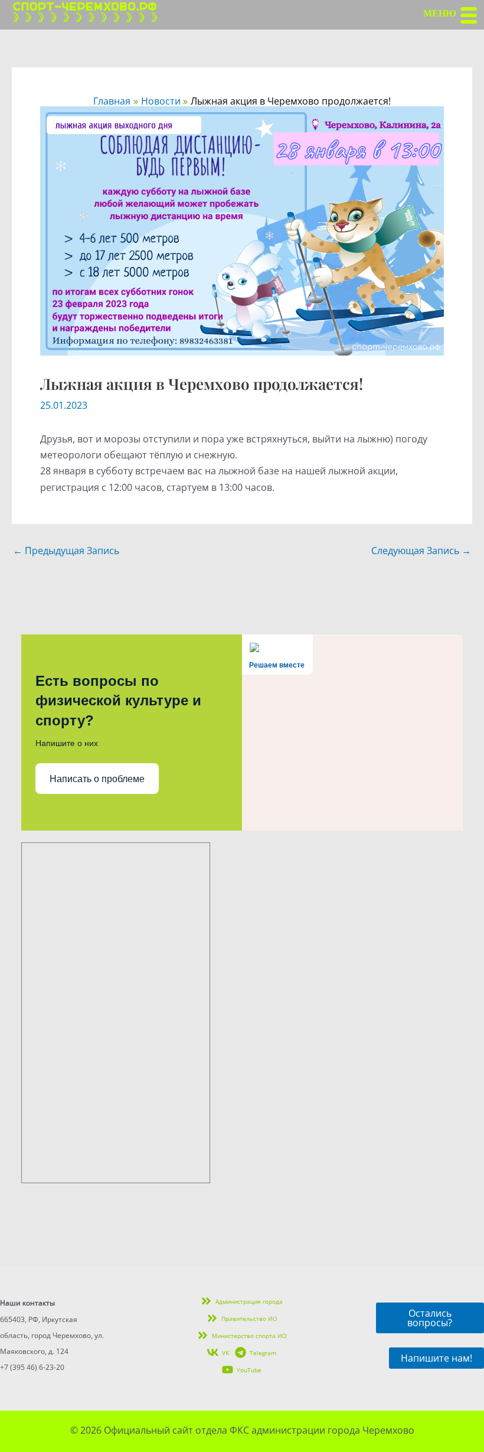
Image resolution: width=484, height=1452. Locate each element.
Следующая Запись (421, 550)
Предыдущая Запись (66, 550)
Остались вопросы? (429, 1318)
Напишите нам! (436, 1358)
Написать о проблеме (97, 779)
